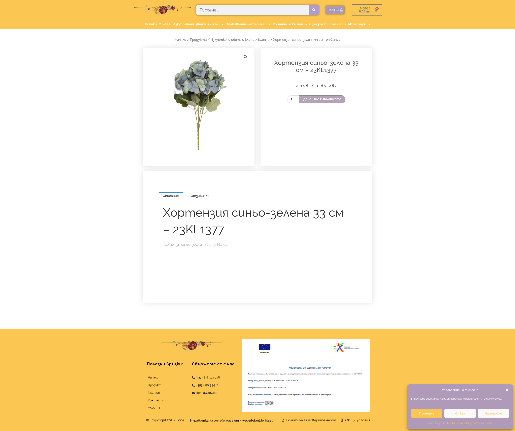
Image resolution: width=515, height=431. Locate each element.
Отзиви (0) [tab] (200, 196)
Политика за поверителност (474, 423)
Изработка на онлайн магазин (214, 420)
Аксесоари (357, 24)
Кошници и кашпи (288, 24)
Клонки (264, 40)
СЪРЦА (165, 24)
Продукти (198, 40)
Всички (151, 24)
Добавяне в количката (322, 99)
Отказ (460, 413)
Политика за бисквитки (440, 423)
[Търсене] (314, 10)
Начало (180, 40)
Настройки (493, 413)
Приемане (426, 413)
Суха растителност (327, 24)
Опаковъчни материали (246, 24)
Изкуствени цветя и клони (196, 24)
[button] (507, 390)
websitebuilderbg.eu (259, 420)
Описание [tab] (171, 196)
